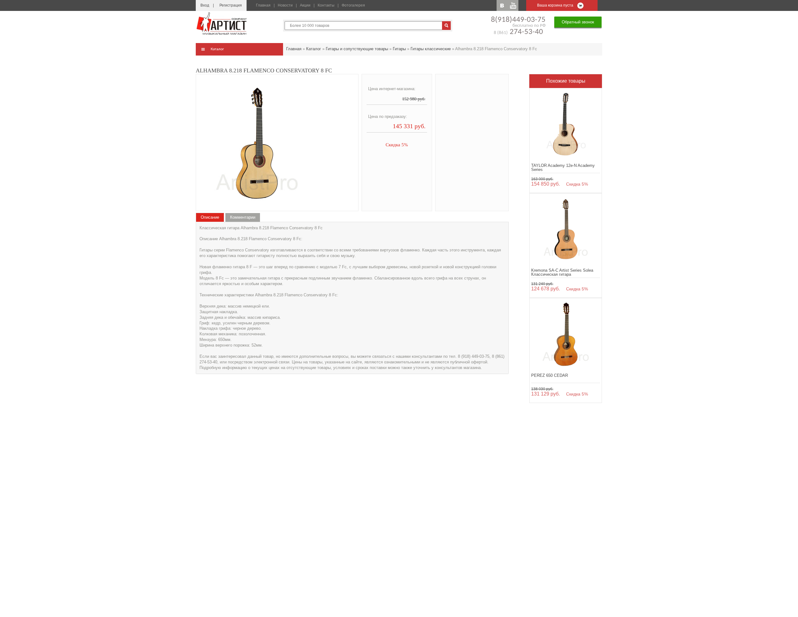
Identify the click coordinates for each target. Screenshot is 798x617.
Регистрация (230, 5)
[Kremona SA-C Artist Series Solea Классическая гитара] (565, 229)
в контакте (502, 5)
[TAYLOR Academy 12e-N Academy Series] (565, 124)
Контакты (326, 5)
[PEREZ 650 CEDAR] (565, 334)
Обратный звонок (578, 22)
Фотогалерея (353, 5)
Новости (285, 5)
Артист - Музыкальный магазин (222, 23)
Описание (210, 217)
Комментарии (242, 217)
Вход (204, 5)
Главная (263, 5)
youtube (512, 5)
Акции (305, 5)
